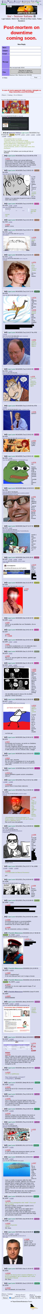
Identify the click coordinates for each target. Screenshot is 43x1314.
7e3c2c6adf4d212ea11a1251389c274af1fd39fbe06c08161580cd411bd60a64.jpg (16, 531)
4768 (6, 490)
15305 (6, 1221)
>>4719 (7, 773)
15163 (6, 1003)
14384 (6, 828)
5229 (6, 755)
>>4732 (7, 159)
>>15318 (11, 1220)
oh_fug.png (19, 116)
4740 (6, 222)
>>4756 (28, 134)
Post (35, 77)
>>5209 (20, 559)
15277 (6, 1147)
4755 (6, 436)
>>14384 (10, 782)
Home (4, 1)
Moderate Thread (20, 1296)
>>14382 (38, 134)
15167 (6, 1039)
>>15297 (11, 1159)
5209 (6, 642)
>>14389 (11, 828)
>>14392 (10, 868)
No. (16, 134)
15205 (6, 1084)
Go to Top (5, 1295)
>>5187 (10, 528)
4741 (6, 232)
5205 (6, 620)
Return (4, 95)
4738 (6, 172)
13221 (6, 770)
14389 (35, 866)
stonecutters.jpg (21, 99)
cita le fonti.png (20, 703)
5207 (6, 631)
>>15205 (17, 1003)
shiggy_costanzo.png (23, 409)
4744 (6, 293)
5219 (6, 739)
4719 (18, 134)
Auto (12, 1298)
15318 (6, 1234)
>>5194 (10, 559)
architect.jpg (20, 586)
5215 (6, 665)
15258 (6, 1124)
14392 (6, 902)
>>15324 (17, 1234)
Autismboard (26, 1)
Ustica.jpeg (20, 1160)
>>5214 (10, 641)
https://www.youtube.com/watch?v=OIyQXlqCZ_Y (15, 1077)
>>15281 (11, 1147)
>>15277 (11, 1124)
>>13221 (33, 134)
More (5, 78)
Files (4, 72)
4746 (6, 371)
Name (4, 47)
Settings (5, 2)
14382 (35, 780)
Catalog (10, 95)
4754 (35, 405)
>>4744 (23, 134)
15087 (6, 993)
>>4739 (7, 224)
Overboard (18, 1)
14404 (35, 916)
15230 (6, 1096)
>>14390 (5, 868)
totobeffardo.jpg (21, 438)
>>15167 (9, 136)
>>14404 (16, 868)
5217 (6, 701)
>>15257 (11, 1096)
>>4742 (10, 232)
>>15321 (11, 1234)
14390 (6, 881)
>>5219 (10, 701)
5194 (6, 584)
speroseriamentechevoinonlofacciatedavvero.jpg (15, 374)
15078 (13, 982)
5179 (6, 528)
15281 (6, 1159)
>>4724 (33, 510)
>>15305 (11, 1198)
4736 (35, 155)
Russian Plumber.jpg (22, 936)
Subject (5, 50)
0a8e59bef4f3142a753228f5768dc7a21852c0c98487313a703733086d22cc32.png (16, 493)
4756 (6, 458)
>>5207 (10, 620)
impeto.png (20, 1040)
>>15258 (11, 1111)
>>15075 (17, 935)
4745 (35, 332)
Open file (3, 99)
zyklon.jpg (21, 666)
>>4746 (5, 334)
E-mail (5, 54)
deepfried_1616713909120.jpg (10, 1127)
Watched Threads (15, 2)
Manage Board (20, 1295)
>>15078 (11, 970)
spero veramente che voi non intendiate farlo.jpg (15, 337)
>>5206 (9, 636)
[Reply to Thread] (32, 1295)
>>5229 (15, 665)
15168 (6, 1070)
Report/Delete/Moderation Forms (22, 1301)
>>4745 (10, 257)
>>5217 (10, 665)
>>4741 (10, 222)
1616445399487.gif (24, 1005)
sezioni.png (19, 207)
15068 (13, 935)
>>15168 (11, 1039)
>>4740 (10, 205)
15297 (6, 1198)
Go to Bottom (18, 95)
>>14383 (5, 782)
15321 (6, 1270)
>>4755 (5, 407)
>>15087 (17, 982)
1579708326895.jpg (22, 460)
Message (5, 62)
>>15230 (11, 1084)
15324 (6, 1285)
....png (19, 174)
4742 (6, 257)
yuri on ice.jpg (22, 295)
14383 (6, 792)
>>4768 (10, 458)
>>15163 (7, 1054)
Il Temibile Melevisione (15, 991)
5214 (6, 653)
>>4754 (10, 371)
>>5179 (33, 565)
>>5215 (15, 641)
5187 (6, 559)
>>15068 (4, 136)
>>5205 (15, 559)
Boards (11, 1)
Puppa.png (20, 883)
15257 (6, 1111)
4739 (6, 205)
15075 (6, 970)
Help (33, 1)
